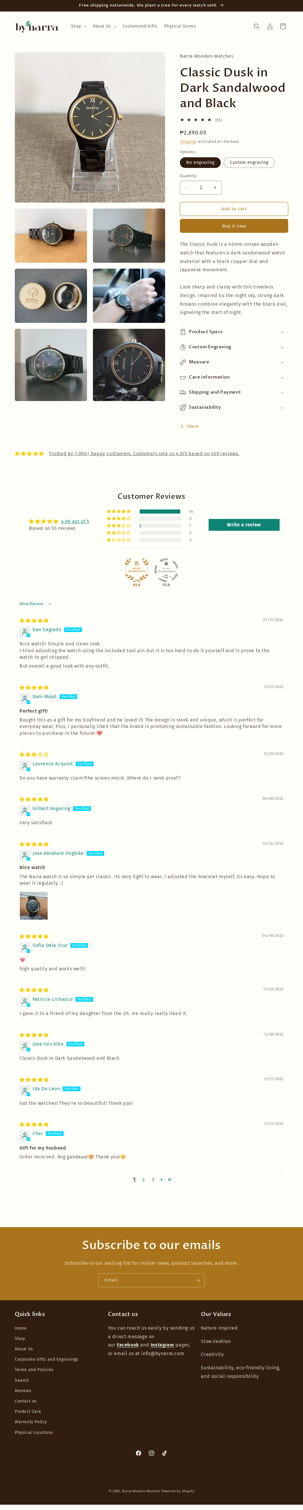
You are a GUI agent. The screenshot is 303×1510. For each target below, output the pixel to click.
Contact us (26, 1401)
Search (22, 1380)
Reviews (23, 1390)
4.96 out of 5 (75, 521)
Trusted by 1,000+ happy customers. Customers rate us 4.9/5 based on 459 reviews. (144, 453)
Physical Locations (34, 1432)
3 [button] (153, 1179)
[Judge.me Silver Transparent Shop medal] (166, 570)
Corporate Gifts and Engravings (46, 1359)
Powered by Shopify (178, 1491)
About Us (24, 1349)
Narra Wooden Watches (141, 1491)
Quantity (188, 176)
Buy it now (234, 226)
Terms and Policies (34, 1369)
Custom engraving (249, 162)
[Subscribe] (197, 1280)
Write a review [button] (244, 525)
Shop (20, 1338)
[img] (34, 620)
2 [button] (143, 1179)
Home (21, 1328)
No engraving (200, 162)
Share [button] (193, 426)
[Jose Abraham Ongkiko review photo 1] (34, 906)
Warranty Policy (31, 1421)
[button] (78, 26)
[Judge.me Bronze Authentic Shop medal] (137, 570)
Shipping (188, 142)
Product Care (28, 1411)
